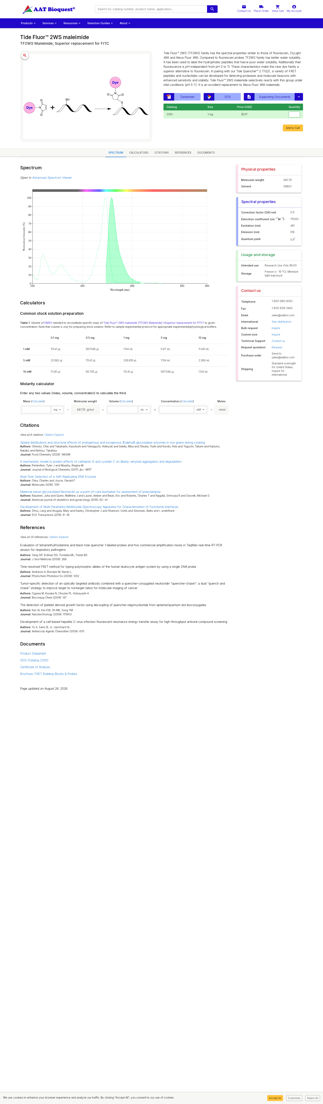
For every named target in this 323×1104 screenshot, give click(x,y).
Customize (294, 1097)
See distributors (281, 321)
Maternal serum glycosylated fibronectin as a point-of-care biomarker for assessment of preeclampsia (90, 492)
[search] (212, 9)
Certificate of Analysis (35, 667)
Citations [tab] (161, 152)
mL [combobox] (142, 409)
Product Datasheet (33, 653)
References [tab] (183, 152)
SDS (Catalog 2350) (34, 660)
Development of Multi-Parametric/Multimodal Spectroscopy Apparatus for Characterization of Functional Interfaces (99, 507)
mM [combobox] (198, 409)
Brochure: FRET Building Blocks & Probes (48, 674)
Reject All (312, 1097)
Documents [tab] (206, 152)
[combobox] (150, 9)
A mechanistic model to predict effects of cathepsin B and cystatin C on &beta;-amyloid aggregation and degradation (101, 461)
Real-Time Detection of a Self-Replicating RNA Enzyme (58, 477)
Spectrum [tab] (115, 152)
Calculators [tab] (138, 152)
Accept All (275, 1097)
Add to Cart (293, 127)
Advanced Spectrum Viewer (52, 177)
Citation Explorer (54, 434)
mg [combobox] (55, 409)
